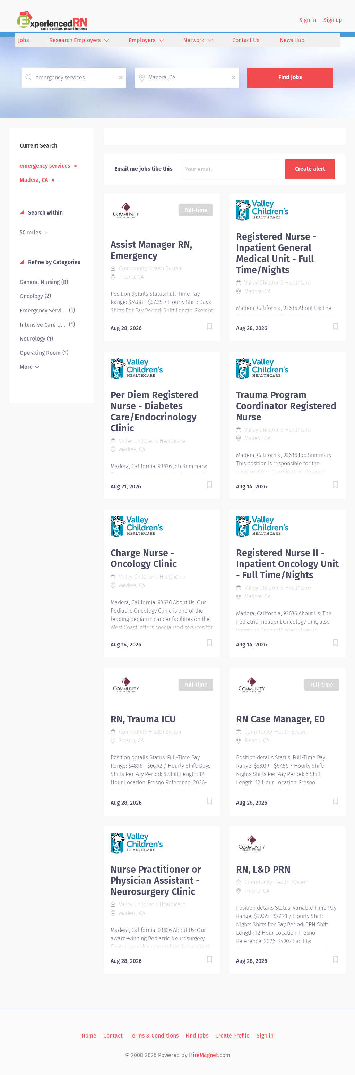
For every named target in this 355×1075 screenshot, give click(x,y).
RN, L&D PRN (263, 869)
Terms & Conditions (154, 1035)
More (26, 366)
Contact (113, 1035)
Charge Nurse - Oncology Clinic (144, 558)
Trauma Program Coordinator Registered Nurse (286, 406)
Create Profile (232, 1035)
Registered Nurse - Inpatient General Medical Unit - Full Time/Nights (276, 253)
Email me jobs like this (143, 169)
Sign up (332, 20)
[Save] (202, 328)
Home (88, 1035)
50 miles (31, 232)
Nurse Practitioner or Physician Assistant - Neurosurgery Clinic (156, 880)
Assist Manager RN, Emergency (151, 250)
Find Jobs (290, 77)
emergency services (45, 165)
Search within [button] (45, 212)
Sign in (307, 20)
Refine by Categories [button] (53, 262)
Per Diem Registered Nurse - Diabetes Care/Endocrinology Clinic (154, 411)
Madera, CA (34, 180)
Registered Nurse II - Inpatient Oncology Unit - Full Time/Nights (287, 564)
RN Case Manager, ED (280, 719)
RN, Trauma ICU (143, 719)
